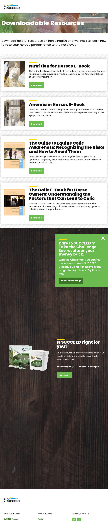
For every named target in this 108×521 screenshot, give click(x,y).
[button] (103, 238)
